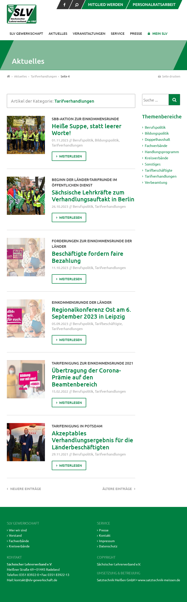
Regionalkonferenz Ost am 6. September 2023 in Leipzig (91, 313)
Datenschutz (108, 546)
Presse (136, 33)
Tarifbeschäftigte (108, 323)
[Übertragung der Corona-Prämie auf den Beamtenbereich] (26, 379)
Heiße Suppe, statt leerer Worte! (86, 129)
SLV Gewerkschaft (26, 33)
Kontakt (105, 535)
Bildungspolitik (107, 140)
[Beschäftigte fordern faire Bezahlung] (26, 257)
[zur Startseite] (21, 14)
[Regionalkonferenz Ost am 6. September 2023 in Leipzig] (26, 318)
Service (118, 33)
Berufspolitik (83, 140)
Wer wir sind (18, 530)
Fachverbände (156, 145)
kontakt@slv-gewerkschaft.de (35, 580)
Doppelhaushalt (157, 139)
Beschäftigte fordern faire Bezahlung (87, 257)
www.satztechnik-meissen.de (159, 580)
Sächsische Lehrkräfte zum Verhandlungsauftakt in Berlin (93, 195)
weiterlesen (70, 156)
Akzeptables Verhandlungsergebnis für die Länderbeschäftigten (92, 440)
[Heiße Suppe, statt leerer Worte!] (26, 135)
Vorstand (15, 535)
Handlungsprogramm (162, 151)
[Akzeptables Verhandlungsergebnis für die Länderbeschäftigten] (26, 442)
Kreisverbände (156, 157)
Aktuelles (58, 33)
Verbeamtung (156, 182)
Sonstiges (153, 164)
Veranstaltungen (89, 33)
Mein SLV (159, 33)
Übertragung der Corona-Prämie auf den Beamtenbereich (86, 377)
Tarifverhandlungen (67, 145)
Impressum (107, 541)
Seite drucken (170, 76)
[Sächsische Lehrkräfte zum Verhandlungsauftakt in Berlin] (26, 196)
